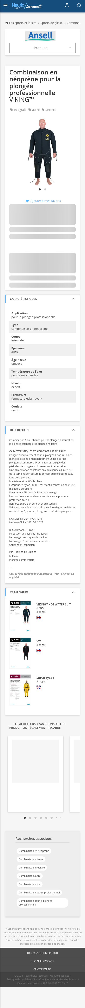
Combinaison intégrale (32, 867)
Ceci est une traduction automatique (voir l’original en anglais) (41, 575)
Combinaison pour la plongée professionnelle (35, 902)
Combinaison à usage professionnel (39, 892)
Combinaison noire (29, 884)
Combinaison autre (30, 876)
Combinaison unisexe (31, 859)
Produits (40, 48)
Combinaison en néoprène (34, 851)
